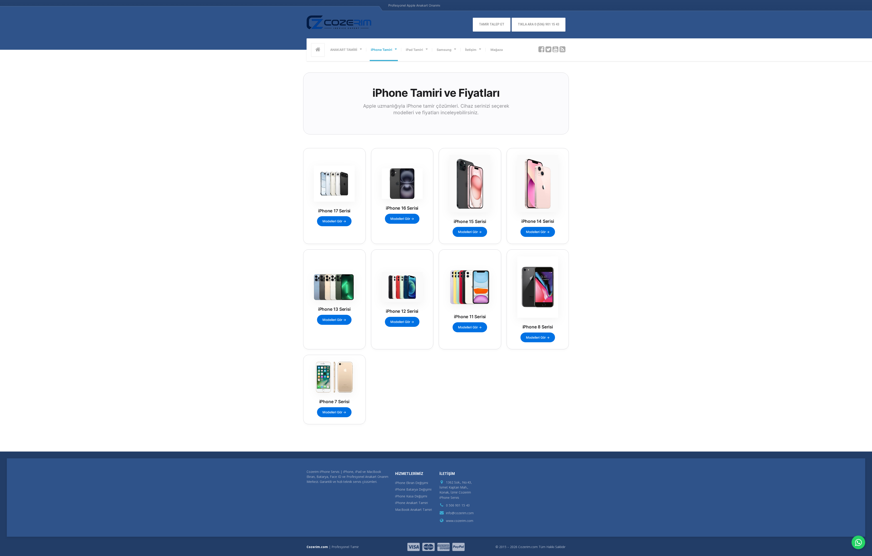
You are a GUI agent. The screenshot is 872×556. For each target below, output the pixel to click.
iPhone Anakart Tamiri (411, 503)
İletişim (470, 50)
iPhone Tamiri (381, 50)
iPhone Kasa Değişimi (411, 496)
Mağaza (496, 50)
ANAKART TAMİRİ (343, 50)
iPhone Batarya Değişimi (413, 489)
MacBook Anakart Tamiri (413, 509)
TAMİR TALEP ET (491, 24)
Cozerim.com (317, 547)
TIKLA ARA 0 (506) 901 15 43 (538, 24)
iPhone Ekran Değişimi (411, 483)
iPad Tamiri (414, 50)
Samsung (444, 50)
